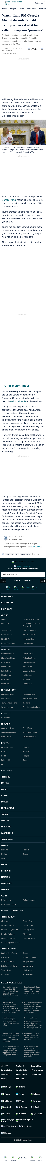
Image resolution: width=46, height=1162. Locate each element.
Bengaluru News (7, 664)
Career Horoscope (8, 948)
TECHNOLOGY (7, 849)
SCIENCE (4, 824)
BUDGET (4, 812)
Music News (6, 708)
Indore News (6, 676)
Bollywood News (7, 704)
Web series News (7, 717)
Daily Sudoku (6, 910)
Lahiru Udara (28, 653)
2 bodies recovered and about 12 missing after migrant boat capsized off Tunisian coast (10, 1031)
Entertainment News (9, 976)
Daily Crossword (29, 910)
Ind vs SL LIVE (28, 649)
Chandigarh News (8, 668)
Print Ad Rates (21, 1084)
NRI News (5, 984)
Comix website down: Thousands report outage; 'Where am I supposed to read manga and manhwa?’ (11, 1060)
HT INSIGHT (6, 881)
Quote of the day (7, 935)
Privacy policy (6, 1080)
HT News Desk (10, 53)
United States (25, 554)
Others (3, 868)
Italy (17, 554)
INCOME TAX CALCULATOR (12, 920)
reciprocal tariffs (18, 401)
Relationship (6, 770)
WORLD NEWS (7, 613)
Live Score (5, 634)
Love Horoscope (29, 948)
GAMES (4, 906)
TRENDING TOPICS (8, 959)
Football (26, 860)
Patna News (5, 689)
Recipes (26, 766)
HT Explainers (28, 984)
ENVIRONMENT (7, 818)
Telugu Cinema (28, 971)
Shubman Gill (6, 640)
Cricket (21, 9)
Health (3, 766)
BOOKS (4, 874)
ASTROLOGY (6, 723)
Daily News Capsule (9, 584)
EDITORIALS (6, 837)
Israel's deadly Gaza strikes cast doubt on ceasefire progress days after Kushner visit (32, 1001)
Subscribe (39, 3)
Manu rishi (27, 944)
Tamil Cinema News (30, 708)
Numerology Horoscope (10, 952)
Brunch (26, 757)
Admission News (7, 738)
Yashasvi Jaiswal (29, 644)
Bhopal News (28, 664)
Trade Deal (9, 554)
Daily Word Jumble (8, 914)
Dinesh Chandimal (8, 653)
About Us (4, 1076)
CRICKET (4, 625)
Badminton (5, 860)
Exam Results (6, 747)
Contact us (20, 1076)
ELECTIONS (5, 887)
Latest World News (11, 993)
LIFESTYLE (5, 753)
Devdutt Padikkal (29, 640)
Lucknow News (29, 681)
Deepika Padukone (8, 944)
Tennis (25, 864)
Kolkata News (6, 681)
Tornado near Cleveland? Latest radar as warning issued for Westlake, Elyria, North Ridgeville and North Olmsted (11, 1017)
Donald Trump (9, 200)
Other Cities (27, 694)
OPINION (5, 830)
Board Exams (28, 738)
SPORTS (4, 855)
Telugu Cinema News (9, 713)
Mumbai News (6, 685)
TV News (26, 713)
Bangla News (28, 976)
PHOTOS (4, 799)
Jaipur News (27, 676)
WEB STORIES (6, 780)
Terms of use (36, 1076)
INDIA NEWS (6, 619)
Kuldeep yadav (28, 940)
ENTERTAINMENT (8, 700)
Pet (2, 774)
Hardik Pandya (6, 644)
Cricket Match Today (31, 629)
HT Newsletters (37, 1080)
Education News (29, 747)
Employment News (30, 742)
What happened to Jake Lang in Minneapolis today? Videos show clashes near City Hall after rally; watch (32, 1061)
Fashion (4, 761)
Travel (25, 770)
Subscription (6, 1084)
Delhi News (5, 672)
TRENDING (5, 787)
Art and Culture (7, 757)
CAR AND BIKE (7, 843)
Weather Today (21, 1080)
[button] (2, 3)
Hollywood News (29, 704)
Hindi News (27, 980)
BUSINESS (5, 793)
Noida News (27, 685)
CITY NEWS (5, 659)
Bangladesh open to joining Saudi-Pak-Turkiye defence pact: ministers (32, 1046)
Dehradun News (29, 668)
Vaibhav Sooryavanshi (9, 940)
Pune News (27, 689)
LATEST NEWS (7, 606)
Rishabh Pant (6, 649)
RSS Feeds (20, 1089)
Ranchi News (6, 694)
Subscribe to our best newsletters (23, 578)
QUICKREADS (6, 893)
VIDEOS (4, 805)
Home (4, 9)
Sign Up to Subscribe (23, 590)
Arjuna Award (28, 935)
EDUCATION (6, 734)
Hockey (4, 864)
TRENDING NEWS (8, 927)
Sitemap (4, 1089)
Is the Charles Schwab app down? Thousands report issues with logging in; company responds (11, 1047)
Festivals (26, 761)
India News (31, 9)
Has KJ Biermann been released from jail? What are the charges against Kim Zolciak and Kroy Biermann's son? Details (33, 1017)
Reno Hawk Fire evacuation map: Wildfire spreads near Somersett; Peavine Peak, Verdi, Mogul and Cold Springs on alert (33, 1032)
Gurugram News (29, 672)
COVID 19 (5, 899)
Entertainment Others (31, 717)
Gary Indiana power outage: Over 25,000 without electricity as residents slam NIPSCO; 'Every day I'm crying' (10, 1002)
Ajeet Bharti (5, 931)
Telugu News (6, 980)
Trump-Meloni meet (15, 385)
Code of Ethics (36, 1084)
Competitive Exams (8, 742)
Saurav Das (27, 931)
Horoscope (5, 727)
